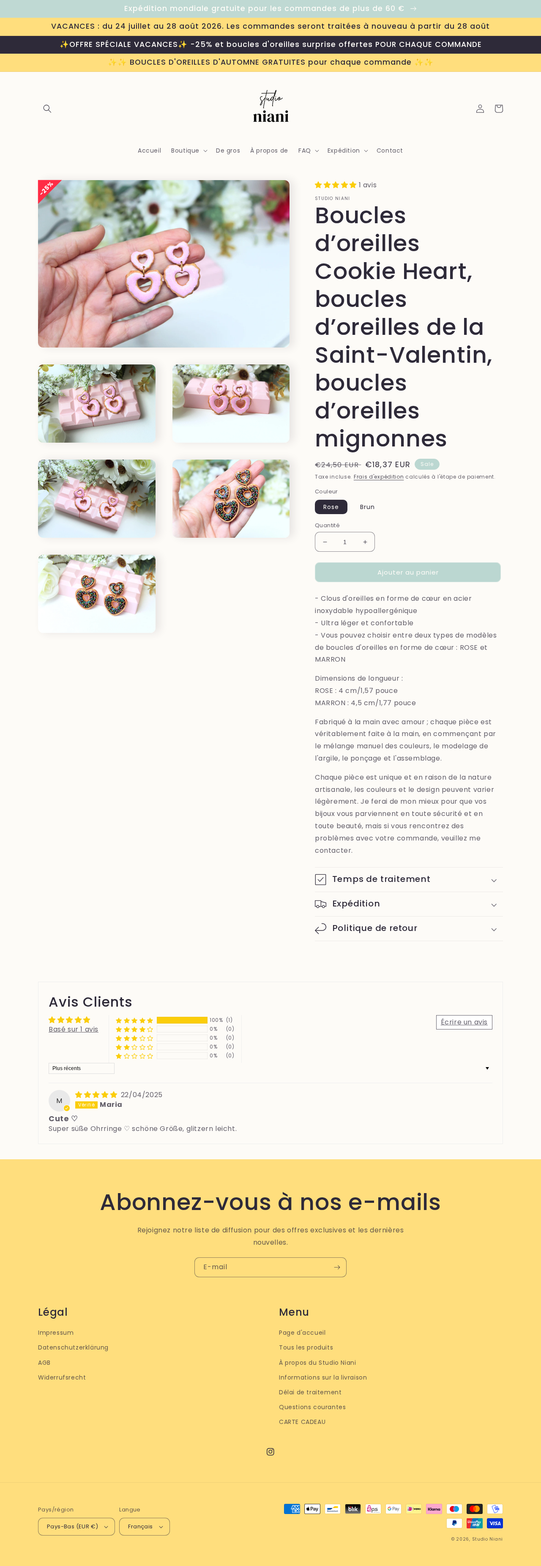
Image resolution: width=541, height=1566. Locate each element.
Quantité (327, 525)
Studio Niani (487, 1539)
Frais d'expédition (379, 476)
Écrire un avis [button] (464, 1022)
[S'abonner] (337, 1267)
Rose (331, 507)
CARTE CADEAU (302, 1422)
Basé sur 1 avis (73, 1029)
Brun (367, 507)
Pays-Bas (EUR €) (72, 1526)
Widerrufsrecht (62, 1377)
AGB (44, 1362)
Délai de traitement (310, 1392)
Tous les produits (306, 1347)
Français (140, 1526)
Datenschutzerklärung (73, 1347)
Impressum (56, 1332)
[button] (47, 108)
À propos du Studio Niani (317, 1362)
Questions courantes (312, 1407)
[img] (97, 1095)
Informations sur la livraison (323, 1377)
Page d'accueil (302, 1332)
